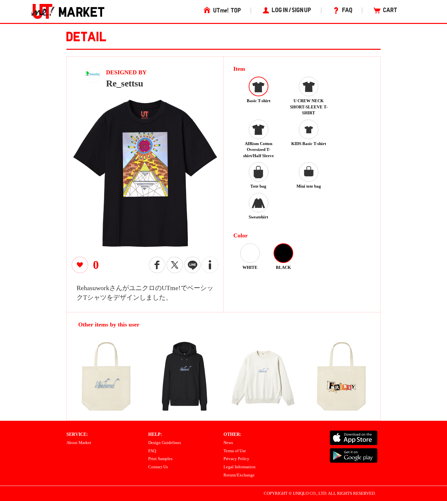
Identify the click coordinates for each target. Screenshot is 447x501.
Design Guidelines (164, 442)
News (228, 442)
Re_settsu (124, 83)
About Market (78, 442)
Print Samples (160, 458)
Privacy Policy (236, 458)
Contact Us (158, 466)
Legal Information (240, 466)
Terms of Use (235, 450)
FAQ (152, 450)
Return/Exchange (239, 475)
